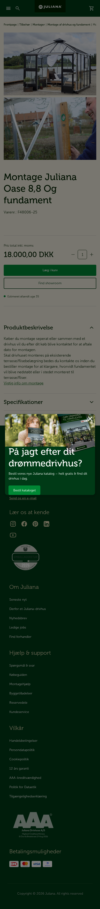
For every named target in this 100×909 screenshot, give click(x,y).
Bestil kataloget (24, 490)
